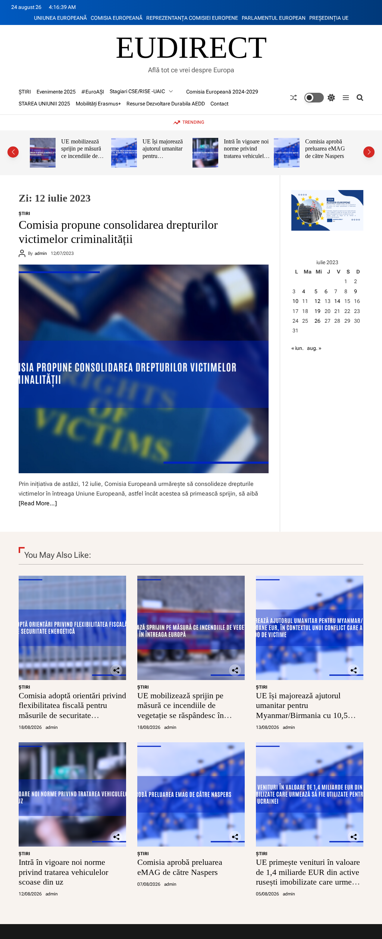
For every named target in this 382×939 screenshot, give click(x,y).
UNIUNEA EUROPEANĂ (60, 18)
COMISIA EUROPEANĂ (117, 18)
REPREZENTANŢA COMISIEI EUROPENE (192, 18)
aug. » (314, 348)
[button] (13, 152)
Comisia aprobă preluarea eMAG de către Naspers (263, 148)
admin (41, 253)
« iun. (297, 348)
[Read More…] (38, 503)
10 (295, 301)
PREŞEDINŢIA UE (328, 18)
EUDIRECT (191, 47)
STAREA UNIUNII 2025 (44, 104)
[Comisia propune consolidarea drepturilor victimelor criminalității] (144, 369)
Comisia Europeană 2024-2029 (222, 92)
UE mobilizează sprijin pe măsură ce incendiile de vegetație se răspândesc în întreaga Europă (180, 710)
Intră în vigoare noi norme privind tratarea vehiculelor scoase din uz (184, 152)
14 (337, 301)
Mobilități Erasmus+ (98, 104)
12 (317, 301)
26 (317, 321)
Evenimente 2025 (56, 92)
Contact (219, 104)
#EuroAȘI (92, 92)
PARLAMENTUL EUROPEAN (274, 18)
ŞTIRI (25, 92)
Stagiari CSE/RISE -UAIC (137, 91)
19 (317, 311)
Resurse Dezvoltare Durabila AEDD (165, 104)
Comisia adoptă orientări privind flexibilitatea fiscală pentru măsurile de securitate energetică (72, 710)
